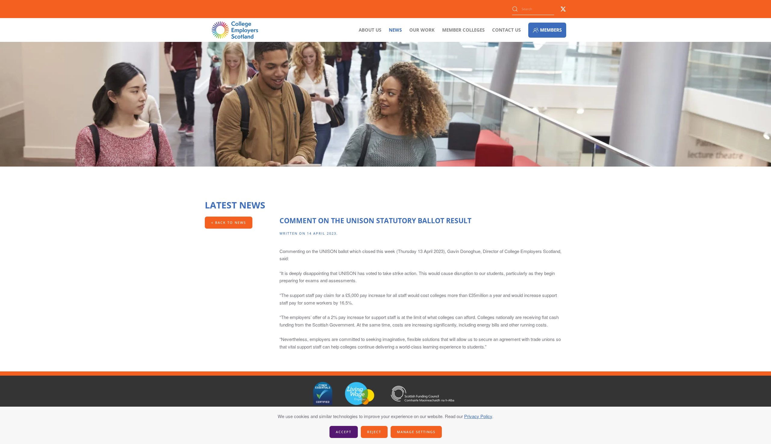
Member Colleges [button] (463, 30)
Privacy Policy (478, 416)
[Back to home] (235, 30)
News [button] (395, 30)
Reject (374, 432)
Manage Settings (416, 432)
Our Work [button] (422, 30)
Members (551, 30)
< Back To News (228, 222)
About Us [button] (370, 30)
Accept (343, 432)
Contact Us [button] (506, 30)
